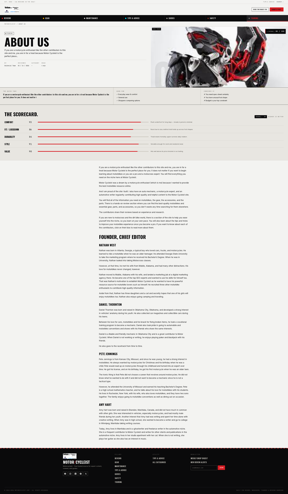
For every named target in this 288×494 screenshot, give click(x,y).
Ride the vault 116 (260, 9)
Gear (47, 18)
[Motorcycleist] (11, 9)
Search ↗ (280, 2)
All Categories (159, 462)
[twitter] (86, 474)
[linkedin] (75, 474)
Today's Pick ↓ (276, 9)
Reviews (7, 18)
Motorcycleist (10, 24)
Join (221, 467)
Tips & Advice (268, 2)
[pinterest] (81, 474)
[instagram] (70, 474)
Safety (213, 18)
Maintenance (92, 18)
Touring (254, 18)
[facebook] (65, 474)
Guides (172, 18)
